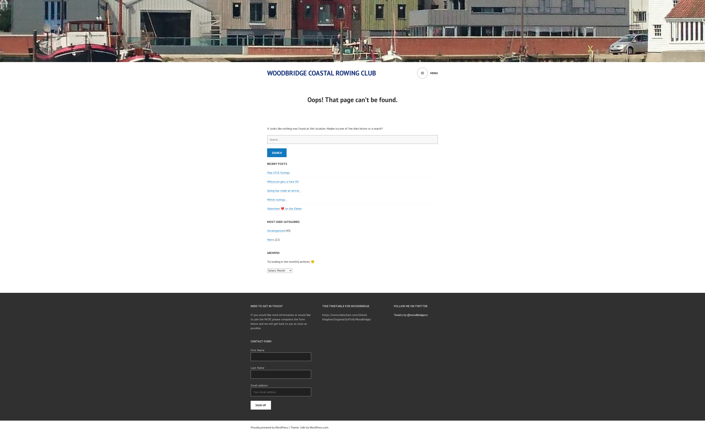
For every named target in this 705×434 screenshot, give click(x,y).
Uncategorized (276, 230)
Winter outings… (277, 199)
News (270, 239)
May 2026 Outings (278, 172)
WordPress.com (319, 427)
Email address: (259, 385)
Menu (434, 73)
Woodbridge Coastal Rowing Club (321, 73)
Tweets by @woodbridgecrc (411, 315)
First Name (257, 350)
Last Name (257, 368)
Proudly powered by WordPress (269, 427)
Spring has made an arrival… (284, 190)
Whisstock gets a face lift (283, 181)
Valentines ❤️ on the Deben (284, 208)
